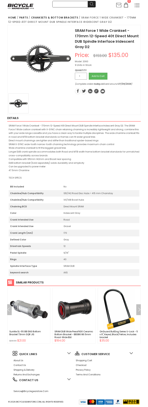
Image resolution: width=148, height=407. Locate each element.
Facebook (78, 91)
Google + (96, 91)
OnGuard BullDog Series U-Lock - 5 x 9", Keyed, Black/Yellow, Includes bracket (119, 334)
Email (103, 91)
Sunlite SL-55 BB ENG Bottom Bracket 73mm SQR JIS (25, 333)
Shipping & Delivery (24, 369)
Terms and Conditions (88, 374)
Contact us (20, 365)
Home (12, 17)
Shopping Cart (84, 360)
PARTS (23, 17)
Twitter (84, 91)
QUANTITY (81, 70)
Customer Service (95, 354)
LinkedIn (90, 91)
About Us (18, 360)
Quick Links (28, 354)
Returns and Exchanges (27, 374)
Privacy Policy (83, 369)
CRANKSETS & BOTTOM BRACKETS (54, 17)
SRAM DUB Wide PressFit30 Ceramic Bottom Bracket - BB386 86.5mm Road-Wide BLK (74, 334)
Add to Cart (98, 76)
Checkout (81, 365)
